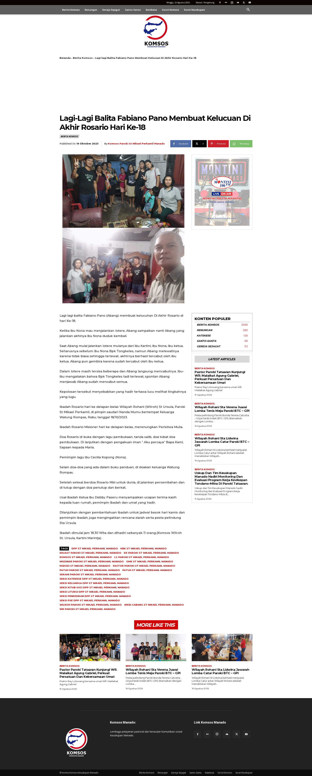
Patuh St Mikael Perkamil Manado (147, 570)
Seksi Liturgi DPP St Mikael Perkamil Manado (92, 591)
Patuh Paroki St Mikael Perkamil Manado (90, 570)
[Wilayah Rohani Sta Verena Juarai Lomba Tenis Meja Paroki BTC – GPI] (156, 647)
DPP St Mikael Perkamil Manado (95, 548)
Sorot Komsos (170, 9)
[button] (248, 10)
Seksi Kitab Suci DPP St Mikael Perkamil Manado (94, 587)
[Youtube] (249, 2)
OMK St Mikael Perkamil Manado (149, 561)
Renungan (91, 9)
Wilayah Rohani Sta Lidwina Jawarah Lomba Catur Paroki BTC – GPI (222, 441)
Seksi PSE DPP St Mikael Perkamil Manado (90, 600)
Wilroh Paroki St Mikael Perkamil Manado (91, 604)
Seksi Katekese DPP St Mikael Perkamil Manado (94, 578)
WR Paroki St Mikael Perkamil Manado (88, 609)
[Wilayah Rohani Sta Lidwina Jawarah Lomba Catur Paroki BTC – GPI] (222, 647)
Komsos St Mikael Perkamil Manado (86, 557)
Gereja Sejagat (111, 9)
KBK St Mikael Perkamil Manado (143, 548)
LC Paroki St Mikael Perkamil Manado (141, 557)
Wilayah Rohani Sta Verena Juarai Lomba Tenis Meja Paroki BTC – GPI (222, 409)
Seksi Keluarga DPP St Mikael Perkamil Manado (94, 583)
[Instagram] (232, 2)
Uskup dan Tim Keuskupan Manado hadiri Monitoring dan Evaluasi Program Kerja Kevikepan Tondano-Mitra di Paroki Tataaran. (221, 478)
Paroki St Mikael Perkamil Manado (85, 565)
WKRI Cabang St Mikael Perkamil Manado (154, 604)
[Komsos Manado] (156, 31)
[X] (243, 2)
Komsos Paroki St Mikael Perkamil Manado (136, 143)
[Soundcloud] (237, 2)
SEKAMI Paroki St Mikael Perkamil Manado (90, 574)
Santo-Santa (133, 9)
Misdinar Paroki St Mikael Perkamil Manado (92, 561)
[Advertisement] (156, 86)
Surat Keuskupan (194, 9)
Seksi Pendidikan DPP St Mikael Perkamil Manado (95, 596)
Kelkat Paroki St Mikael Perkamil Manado (90, 552)
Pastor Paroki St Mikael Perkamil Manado (144, 565)
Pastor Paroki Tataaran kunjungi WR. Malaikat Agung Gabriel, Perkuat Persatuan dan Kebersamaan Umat (220, 377)
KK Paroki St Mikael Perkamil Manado (151, 552)
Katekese (151, 9)
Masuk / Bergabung (205, 2)
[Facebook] (220, 2)
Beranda (65, 57)
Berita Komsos (71, 9)
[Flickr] (226, 2)
